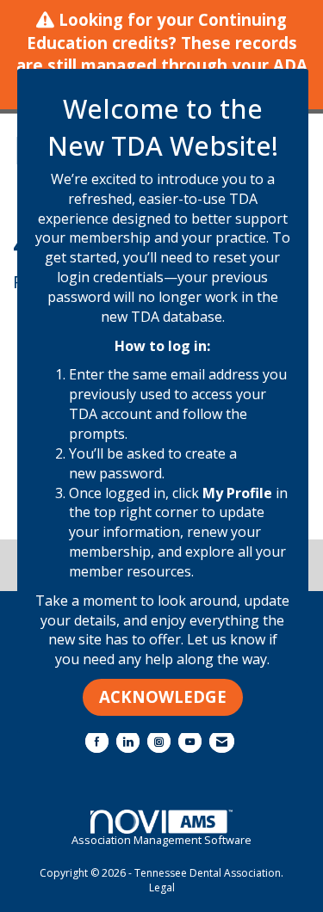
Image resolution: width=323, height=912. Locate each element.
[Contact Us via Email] (221, 741)
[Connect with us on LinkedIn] (128, 741)
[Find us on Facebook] (97, 741)
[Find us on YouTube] (190, 741)
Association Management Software (161, 839)
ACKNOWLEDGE (163, 696)
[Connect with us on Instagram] (159, 741)
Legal (162, 887)
